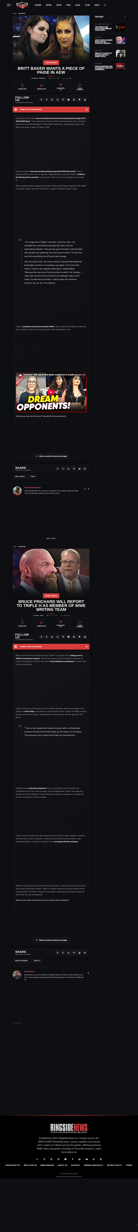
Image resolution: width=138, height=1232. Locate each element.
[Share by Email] (85, 469)
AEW (58, 5)
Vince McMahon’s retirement (62, 661)
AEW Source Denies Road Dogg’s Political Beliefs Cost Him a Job (103, 41)
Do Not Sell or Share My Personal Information (69, 1176)
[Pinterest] (63, 100)
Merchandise (47, 1165)
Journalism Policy (93, 1165)
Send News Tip (13, 1165)
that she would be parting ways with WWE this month (53, 171)
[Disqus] (51, 1057)
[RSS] (100, 1159)
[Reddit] (85, 100)
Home (38, 5)
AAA (77, 5)
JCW (87, 5)
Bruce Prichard (21, 960)
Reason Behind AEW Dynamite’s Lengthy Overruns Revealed (104, 68)
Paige (33, 476)
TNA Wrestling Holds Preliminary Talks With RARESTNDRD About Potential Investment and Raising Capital (103, 28)
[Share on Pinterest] (74, 469)
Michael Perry (38, 615)
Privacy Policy (114, 1165)
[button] (105, 5)
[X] (47, 100)
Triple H (37, 960)
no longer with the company (66, 842)
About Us (62, 1165)
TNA (68, 5)
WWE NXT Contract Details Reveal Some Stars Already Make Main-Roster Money (104, 55)
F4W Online (29, 711)
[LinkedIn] (57, 100)
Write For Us (30, 1165)
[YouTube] (68, 100)
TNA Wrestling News (102, 24)
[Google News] (52, 100)
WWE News (22, 546)
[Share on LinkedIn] (68, 469)
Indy (97, 5)
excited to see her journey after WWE (38, 327)
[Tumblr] (72, 1159)
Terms (129, 1165)
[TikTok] (93, 1159)
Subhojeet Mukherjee (38, 78)
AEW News (21, 13)
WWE (49, 5)
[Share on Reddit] (79, 469)
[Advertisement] (31, 309)
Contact (75, 1165)
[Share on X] (63, 469)
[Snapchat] (79, 100)
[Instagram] (74, 100)
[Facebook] (41, 100)
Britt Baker (19, 476)
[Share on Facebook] (57, 469)
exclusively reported (37, 788)
